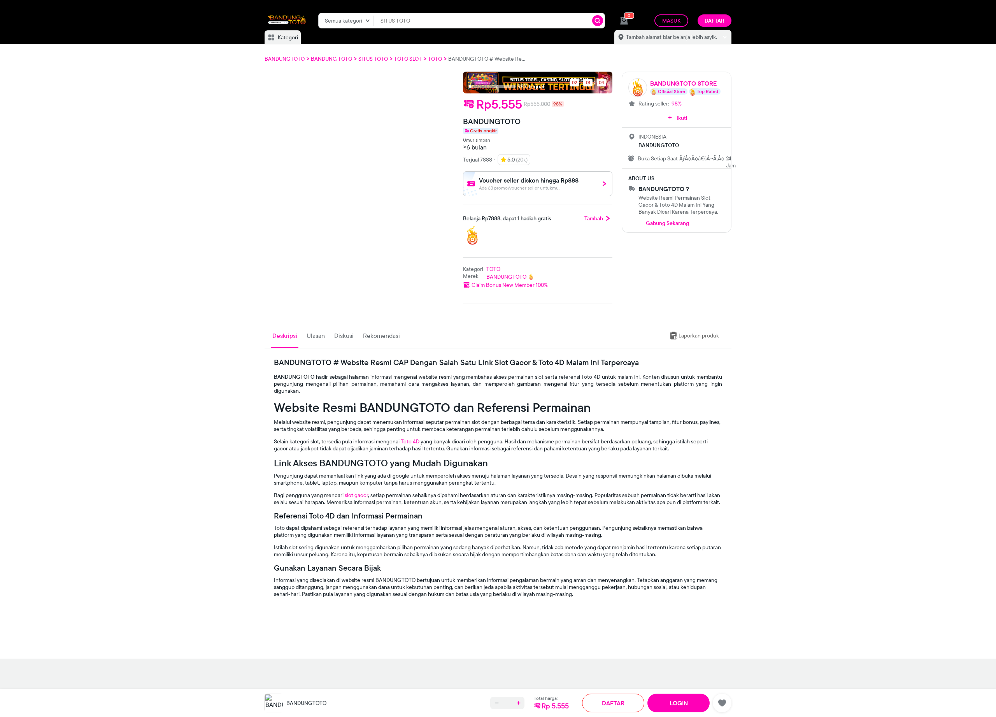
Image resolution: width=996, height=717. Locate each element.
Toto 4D (410, 441)
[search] (597, 20)
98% (677, 103)
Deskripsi (284, 335)
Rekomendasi (381, 335)
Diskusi (344, 335)
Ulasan (316, 335)
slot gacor (356, 495)
